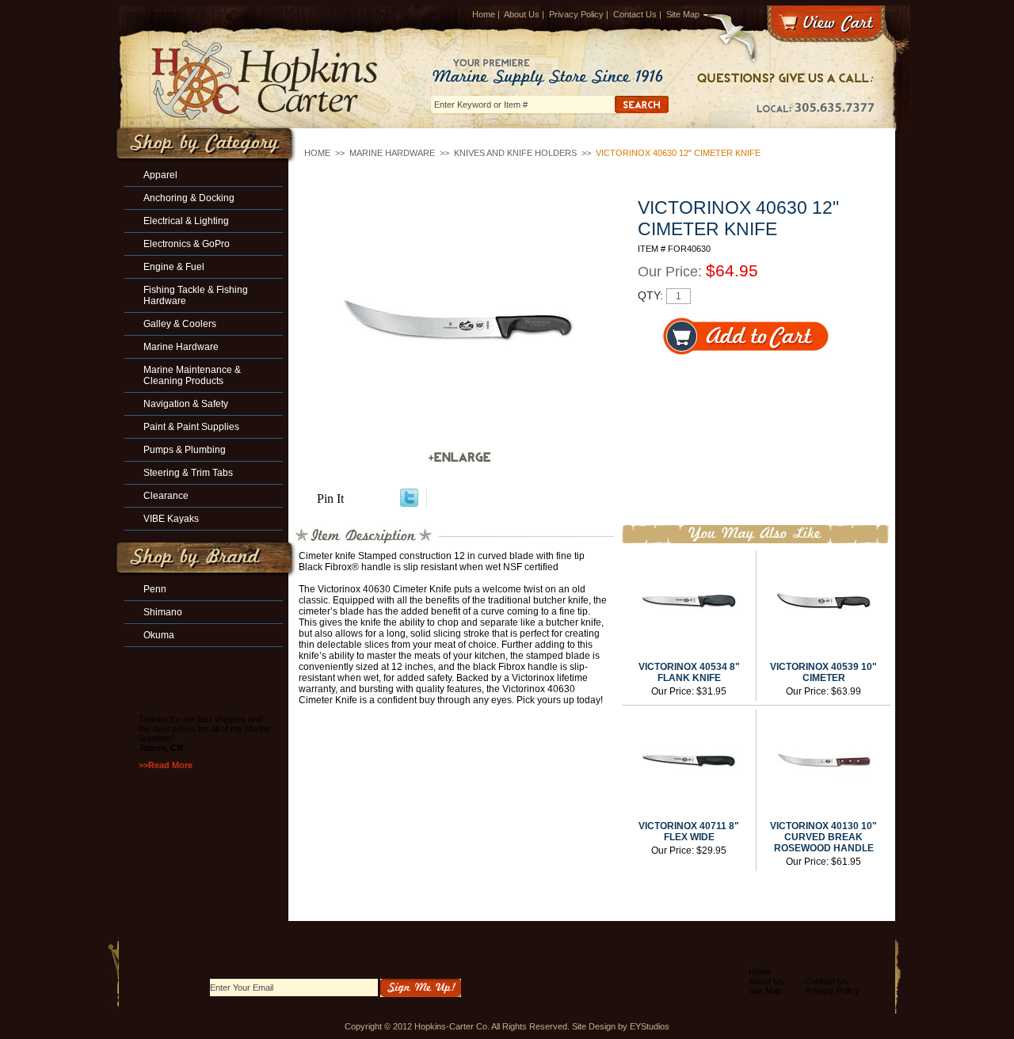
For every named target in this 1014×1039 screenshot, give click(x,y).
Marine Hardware (392, 153)
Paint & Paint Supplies (191, 426)
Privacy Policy (576, 14)
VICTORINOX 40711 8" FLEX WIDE (689, 831)
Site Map (683, 14)
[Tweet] (409, 502)
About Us (521, 14)
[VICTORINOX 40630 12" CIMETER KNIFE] (459, 326)
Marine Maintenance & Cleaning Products (192, 375)
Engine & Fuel (173, 266)
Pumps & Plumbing (184, 449)
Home (483, 14)
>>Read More (166, 765)
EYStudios (649, 1026)
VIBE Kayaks (171, 518)
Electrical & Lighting (186, 220)
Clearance (166, 495)
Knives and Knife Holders (515, 153)
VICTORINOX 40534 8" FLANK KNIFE (689, 672)
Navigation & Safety (185, 403)
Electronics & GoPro (186, 243)
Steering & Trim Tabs (188, 472)
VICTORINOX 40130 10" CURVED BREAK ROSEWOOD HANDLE (823, 837)
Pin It (330, 498)
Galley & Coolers (179, 323)
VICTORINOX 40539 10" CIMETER (823, 672)
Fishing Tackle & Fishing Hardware (195, 295)
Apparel (160, 175)
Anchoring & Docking (188, 198)
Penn (154, 589)
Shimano (162, 612)
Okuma (158, 635)
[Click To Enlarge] (459, 457)
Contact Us (635, 14)
